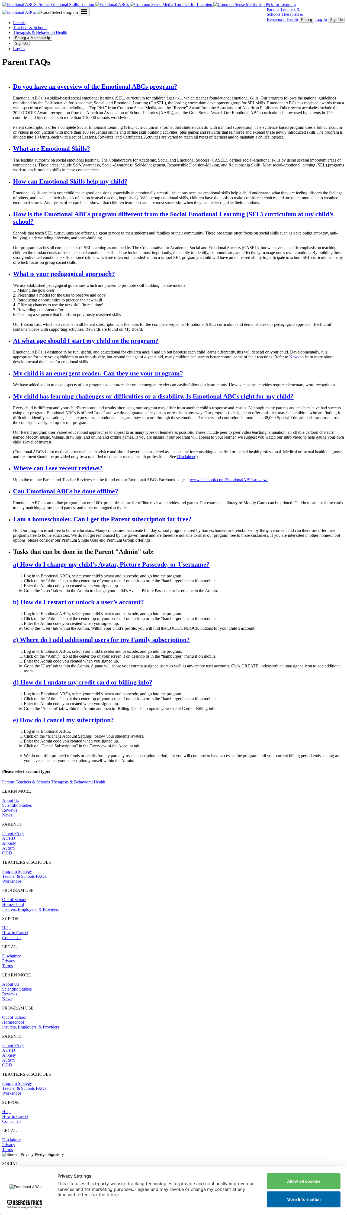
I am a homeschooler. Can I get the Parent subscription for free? (102, 519)
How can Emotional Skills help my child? (70, 181)
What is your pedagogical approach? (64, 273)
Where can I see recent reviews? (58, 468)
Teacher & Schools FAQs (24, 876)
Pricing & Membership (32, 38)
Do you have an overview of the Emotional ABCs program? (95, 86)
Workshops (11, 881)
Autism (8, 848)
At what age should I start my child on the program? (86, 340)
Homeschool (13, 904)
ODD (7, 853)
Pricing (306, 20)
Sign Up (336, 20)
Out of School (14, 899)
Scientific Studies (17, 805)
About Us (10, 800)
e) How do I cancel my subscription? (63, 720)
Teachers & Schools (30, 27)
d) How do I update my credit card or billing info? (82, 682)
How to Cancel (15, 932)
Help (6, 927)
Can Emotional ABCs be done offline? (65, 491)
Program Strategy (17, 871)
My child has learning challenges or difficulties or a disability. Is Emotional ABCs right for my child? (153, 396)
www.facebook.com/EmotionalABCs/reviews (229, 479)
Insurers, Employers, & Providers (30, 909)
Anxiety (9, 843)
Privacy (8, 961)
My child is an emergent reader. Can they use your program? (98, 373)
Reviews (9, 810)
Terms (7, 965)
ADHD (8, 838)
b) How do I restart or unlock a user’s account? (78, 602)
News (294, 357)
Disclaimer (186, 456)
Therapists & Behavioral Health (40, 32)
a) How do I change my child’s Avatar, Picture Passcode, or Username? (111, 564)
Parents (273, 9)
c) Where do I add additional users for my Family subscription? (101, 639)
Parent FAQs (13, 833)
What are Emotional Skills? (51, 148)
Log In (321, 19)
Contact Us (11, 937)
